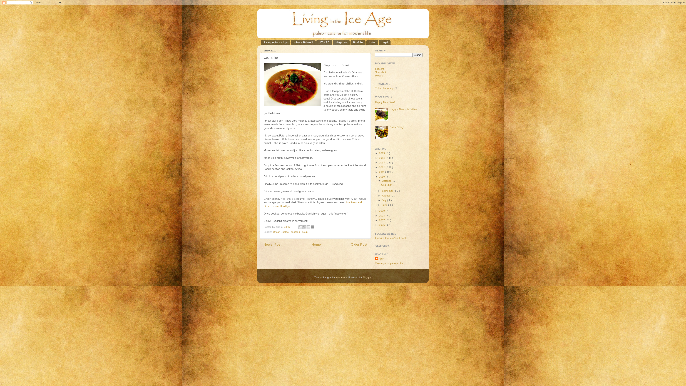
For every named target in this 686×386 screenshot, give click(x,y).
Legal (384, 42)
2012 (382, 167)
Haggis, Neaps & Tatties (403, 109)
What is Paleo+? (303, 42)
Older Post (359, 244)
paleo (285, 232)
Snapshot (380, 72)
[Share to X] (308, 227)
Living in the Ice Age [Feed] (390, 238)
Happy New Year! (385, 102)
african (277, 232)
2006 (382, 225)
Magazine (341, 42)
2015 (382, 153)
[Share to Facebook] (312, 227)
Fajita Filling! (397, 127)
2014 (382, 158)
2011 (382, 172)
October (387, 181)
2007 (382, 220)
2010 (382, 176)
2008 (382, 215)
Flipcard (379, 69)
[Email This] (300, 227)
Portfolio (358, 42)
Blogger (366, 277)
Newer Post (272, 244)
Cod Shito (386, 185)
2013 (382, 162)
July (384, 200)
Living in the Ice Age (275, 42)
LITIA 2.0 (324, 42)
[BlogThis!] (304, 227)
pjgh (381, 258)
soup (305, 232)
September (388, 191)
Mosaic (379, 75)
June (385, 205)
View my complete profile (389, 263)
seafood (296, 232)
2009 (382, 211)
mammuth (341, 277)
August (386, 195)
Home (316, 244)
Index (372, 42)
